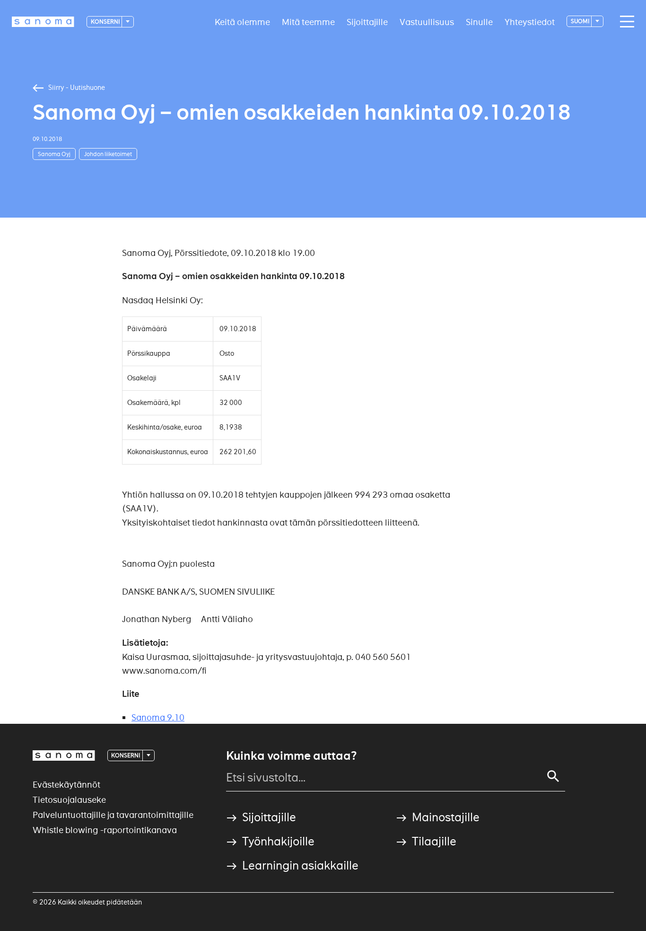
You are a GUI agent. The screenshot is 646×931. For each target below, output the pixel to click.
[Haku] (553, 776)
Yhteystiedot (530, 21)
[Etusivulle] (43, 22)
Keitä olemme (242, 21)
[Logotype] (64, 755)
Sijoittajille (367, 21)
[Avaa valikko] (624, 21)
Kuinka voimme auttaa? (291, 756)
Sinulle (479, 21)
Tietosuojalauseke (69, 799)
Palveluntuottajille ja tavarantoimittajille (113, 814)
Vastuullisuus (427, 21)
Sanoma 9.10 (157, 717)
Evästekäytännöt (66, 784)
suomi (580, 21)
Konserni (106, 21)
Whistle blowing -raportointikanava (105, 830)
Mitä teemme (308, 21)
